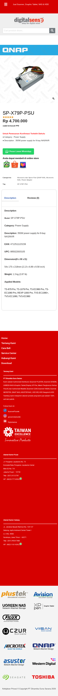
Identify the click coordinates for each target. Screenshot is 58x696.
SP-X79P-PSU (22, 184)
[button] (5, 4)
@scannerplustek (14, 417)
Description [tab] (10, 198)
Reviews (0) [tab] (33, 198)
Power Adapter (27, 180)
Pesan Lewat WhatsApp (20, 151)
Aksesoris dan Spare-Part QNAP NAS (31, 177)
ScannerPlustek (13, 411)
